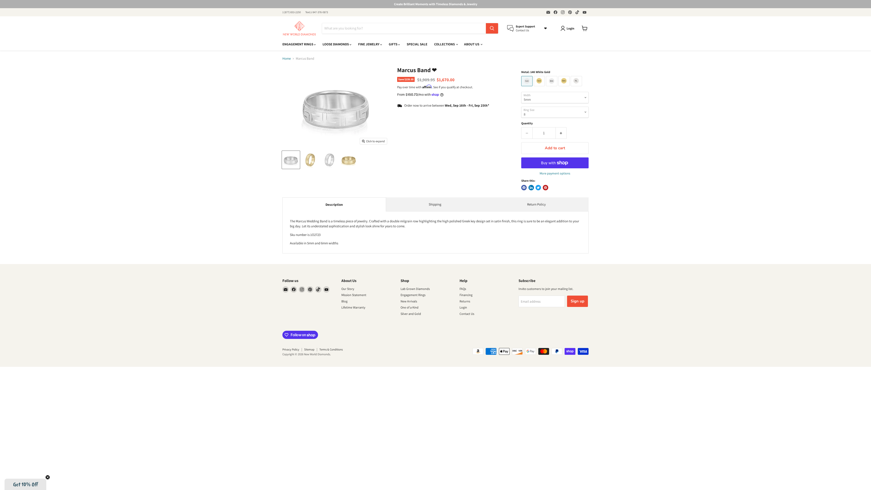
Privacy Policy (290, 349)
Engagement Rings (413, 295)
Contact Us (467, 314)
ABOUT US (472, 44)
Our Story (347, 289)
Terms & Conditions (331, 349)
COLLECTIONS (444, 44)
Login (463, 307)
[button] (25, 484)
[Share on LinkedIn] (531, 187)
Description (334, 204)
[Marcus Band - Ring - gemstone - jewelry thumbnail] (291, 160)
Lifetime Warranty (353, 307)
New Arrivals (409, 301)
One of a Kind (409, 307)
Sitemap (309, 349)
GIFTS (393, 44)
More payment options (555, 173)
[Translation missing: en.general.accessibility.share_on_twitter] (538, 187)
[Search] (492, 28)
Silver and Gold (411, 314)
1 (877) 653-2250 (291, 12)
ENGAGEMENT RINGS (298, 44)
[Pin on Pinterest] (545, 187)
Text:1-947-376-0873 (316, 12)
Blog (344, 301)
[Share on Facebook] (524, 187)
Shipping (435, 204)
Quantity (527, 123)
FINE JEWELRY (369, 44)
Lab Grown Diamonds (415, 289)
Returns (465, 301)
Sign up (577, 301)
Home (286, 58)
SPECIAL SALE (417, 44)
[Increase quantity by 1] (561, 133)
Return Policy (536, 204)
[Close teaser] (47, 477)
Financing (466, 295)
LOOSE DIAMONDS (336, 44)
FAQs (463, 289)
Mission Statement (353, 295)
